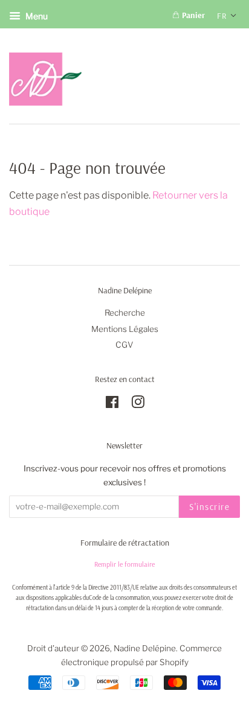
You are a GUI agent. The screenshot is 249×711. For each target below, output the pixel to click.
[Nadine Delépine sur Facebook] (112, 404)
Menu (36, 16)
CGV (124, 344)
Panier (192, 15)
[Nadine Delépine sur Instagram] (137, 404)
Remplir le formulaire (124, 564)
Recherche (125, 312)
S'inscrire (209, 506)
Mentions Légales (124, 329)
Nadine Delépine (145, 648)
